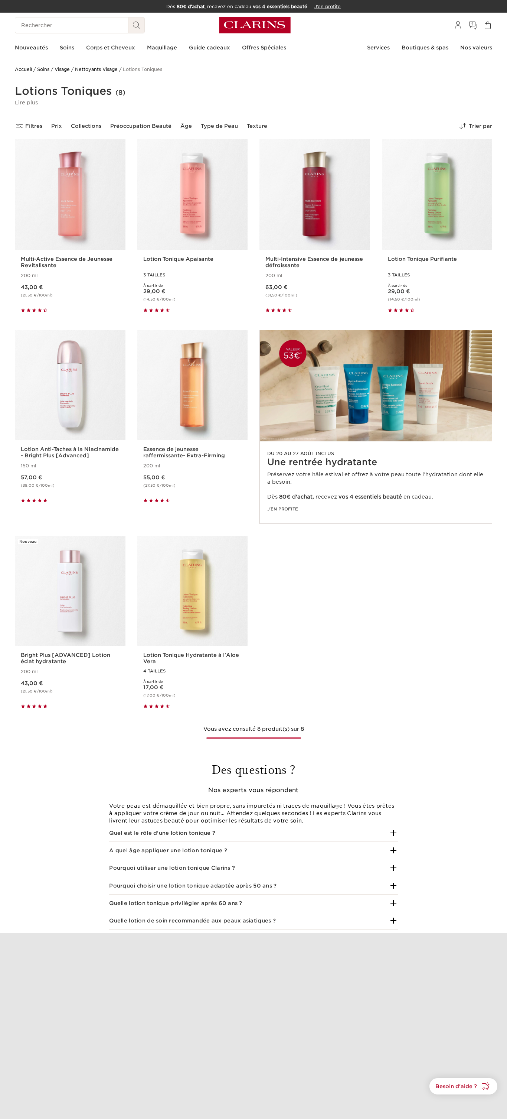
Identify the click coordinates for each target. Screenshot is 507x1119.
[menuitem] (458, 25)
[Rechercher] (136, 25)
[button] (26, 102)
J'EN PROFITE (282, 509)
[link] (375, 427)
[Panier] (487, 25)
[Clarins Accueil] (255, 25)
